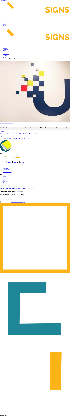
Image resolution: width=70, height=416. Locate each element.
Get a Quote (5, 55)
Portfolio (4, 25)
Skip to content (3, 0)
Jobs (4, 170)
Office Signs (15, 133)
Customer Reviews (7, 169)
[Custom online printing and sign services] (6, 198)
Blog (4, 179)
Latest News (5, 181)
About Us (5, 48)
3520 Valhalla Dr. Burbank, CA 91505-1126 (23, 188)
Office (25, 138)
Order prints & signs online (8, 199)
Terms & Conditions (7, 172)
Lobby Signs (30, 133)
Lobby (29, 138)
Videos (4, 26)
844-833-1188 (3, 188)
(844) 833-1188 (6, 54)
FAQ (4, 180)
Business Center (7, 138)
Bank (1, 138)
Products (4, 23)
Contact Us (5, 49)
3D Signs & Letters (23, 133)
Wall (22, 138)
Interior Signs (9, 133)
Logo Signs (36, 133)
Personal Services (16, 138)
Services (4, 24)
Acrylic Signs (3, 133)
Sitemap (4, 182)
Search (4, 50)
